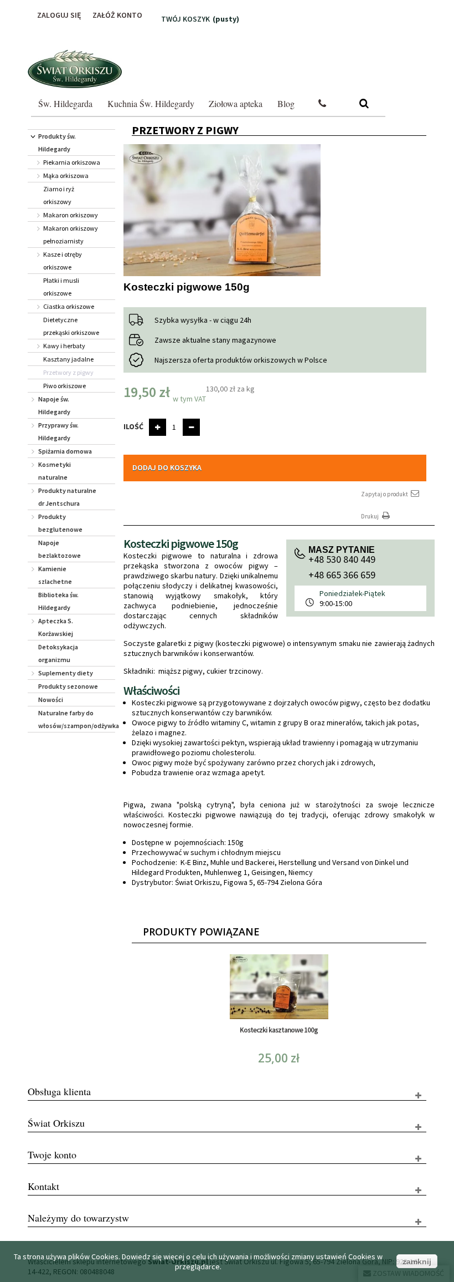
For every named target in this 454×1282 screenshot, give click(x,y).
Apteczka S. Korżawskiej (55, 627)
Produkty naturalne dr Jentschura (67, 496)
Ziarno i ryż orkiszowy (58, 195)
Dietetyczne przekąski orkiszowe (71, 326)
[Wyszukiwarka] (364, 104)
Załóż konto (117, 15)
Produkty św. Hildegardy (57, 142)
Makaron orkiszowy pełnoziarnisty (70, 234)
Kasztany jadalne (68, 359)
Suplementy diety (65, 673)
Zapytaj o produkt (385, 494)
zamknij (417, 1261)
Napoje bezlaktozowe (59, 548)
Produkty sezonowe (68, 686)
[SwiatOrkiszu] (75, 69)
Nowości (50, 699)
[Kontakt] (322, 104)
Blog (286, 103)
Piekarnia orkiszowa (71, 162)
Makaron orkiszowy (70, 215)
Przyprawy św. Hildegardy (58, 431)
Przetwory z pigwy (68, 372)
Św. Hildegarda (65, 103)
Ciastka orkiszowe (68, 306)
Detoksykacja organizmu (58, 653)
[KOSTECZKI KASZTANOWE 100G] (279, 986)
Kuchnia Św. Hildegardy (150, 103)
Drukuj (370, 516)
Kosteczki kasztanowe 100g (279, 1030)
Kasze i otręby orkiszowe (62, 260)
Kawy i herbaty (64, 346)
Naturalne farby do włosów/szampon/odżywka (76, 719)
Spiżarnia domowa (65, 451)
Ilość (133, 426)
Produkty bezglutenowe (60, 522)
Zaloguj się (59, 15)
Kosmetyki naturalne (54, 470)
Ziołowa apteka (235, 103)
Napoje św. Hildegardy (54, 405)
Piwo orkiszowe (64, 385)
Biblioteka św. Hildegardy (58, 601)
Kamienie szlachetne (55, 575)
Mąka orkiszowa (66, 175)
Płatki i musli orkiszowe (61, 286)
